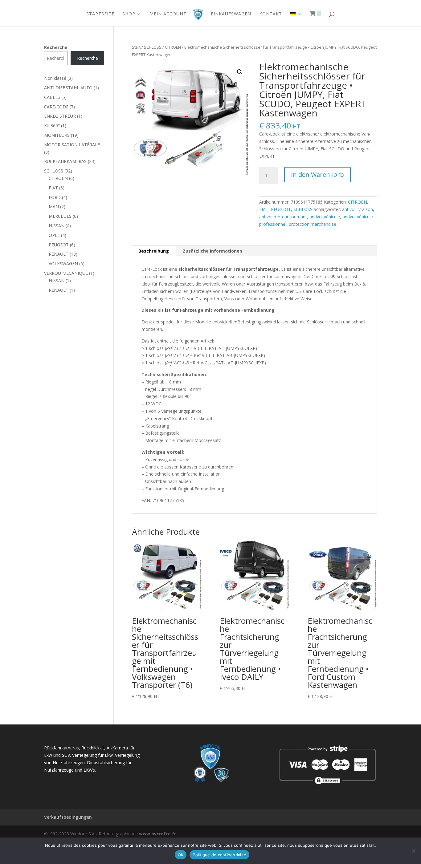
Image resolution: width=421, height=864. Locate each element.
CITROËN (173, 47)
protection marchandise (312, 224)
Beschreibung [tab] (153, 251)
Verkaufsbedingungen (68, 817)
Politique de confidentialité (219, 854)
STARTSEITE (100, 14)
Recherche (55, 47)
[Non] (413, 851)
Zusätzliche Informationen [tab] (212, 251)
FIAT (263, 209)
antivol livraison (357, 209)
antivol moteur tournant (283, 217)
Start (136, 47)
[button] (239, 72)
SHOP (128, 14)
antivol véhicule (324, 217)
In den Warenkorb (317, 174)
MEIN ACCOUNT (167, 14)
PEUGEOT (281, 209)
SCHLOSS (152, 47)
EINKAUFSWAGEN (231, 14)
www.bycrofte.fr (157, 834)
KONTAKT (270, 14)
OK (181, 854)
